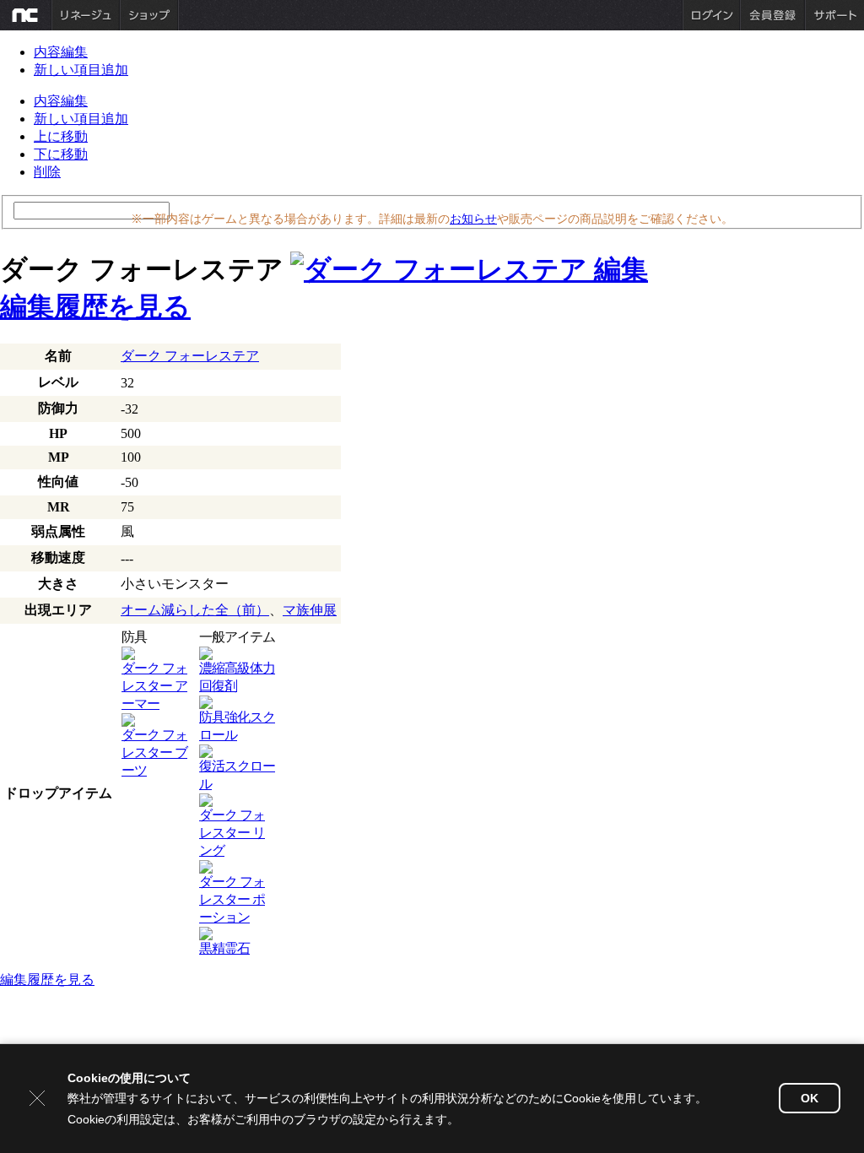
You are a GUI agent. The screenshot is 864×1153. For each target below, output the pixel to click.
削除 (47, 172)
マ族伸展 (310, 610)
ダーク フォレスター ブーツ (154, 752)
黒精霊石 (224, 948)
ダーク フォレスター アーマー (154, 686)
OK (809, 1098)
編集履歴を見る (95, 306)
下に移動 (61, 154)
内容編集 (61, 52)
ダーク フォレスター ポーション (232, 899)
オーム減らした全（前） (195, 610)
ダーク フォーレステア (190, 356)
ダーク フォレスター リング (232, 833)
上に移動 (61, 136)
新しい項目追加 (81, 69)
